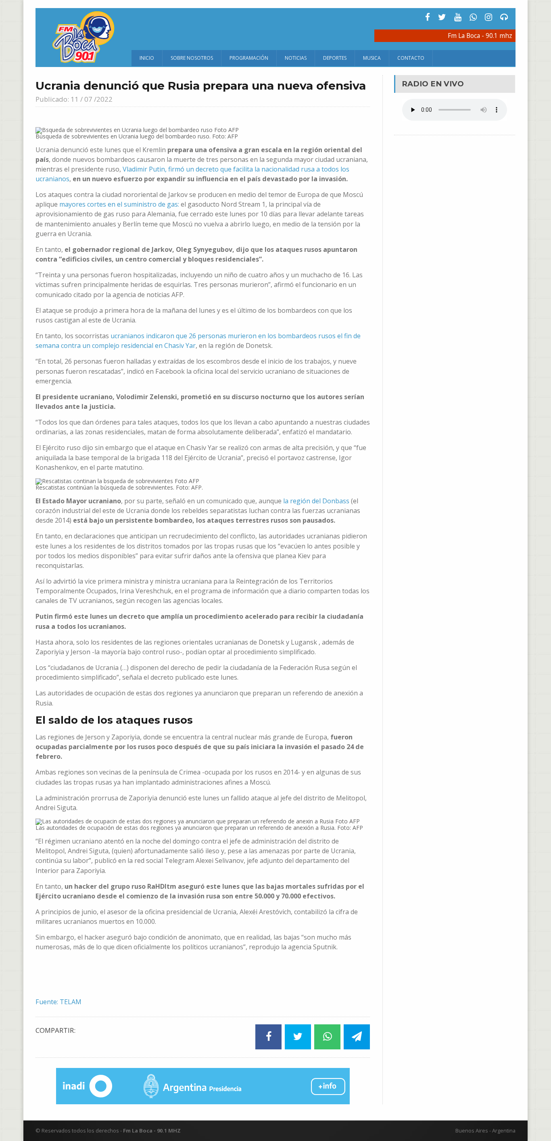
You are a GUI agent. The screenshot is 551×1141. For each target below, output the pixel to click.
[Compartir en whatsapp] (327, 1036)
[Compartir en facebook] (268, 1036)
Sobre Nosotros (192, 57)
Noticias (296, 57)
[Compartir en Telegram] (357, 1036)
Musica (372, 57)
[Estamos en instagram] (488, 17)
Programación (249, 57)
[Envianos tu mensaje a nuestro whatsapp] (473, 17)
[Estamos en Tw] (442, 17)
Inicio (147, 57)
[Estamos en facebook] (427, 17)
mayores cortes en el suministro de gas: (119, 204)
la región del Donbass (316, 500)
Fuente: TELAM (58, 1001)
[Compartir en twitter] (298, 1036)
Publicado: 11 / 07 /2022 (74, 99)
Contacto (410, 57)
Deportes (334, 57)
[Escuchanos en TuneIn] (504, 17)
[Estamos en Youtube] (458, 17)
